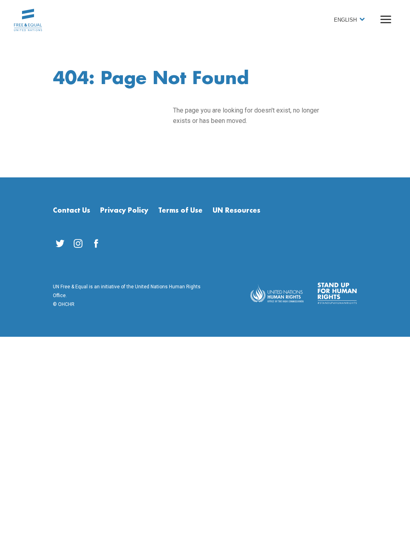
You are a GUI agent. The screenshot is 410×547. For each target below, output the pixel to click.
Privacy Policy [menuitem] (124, 210)
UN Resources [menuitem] (236, 210)
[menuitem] (60, 243)
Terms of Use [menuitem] (180, 210)
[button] (386, 19)
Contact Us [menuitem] (71, 210)
